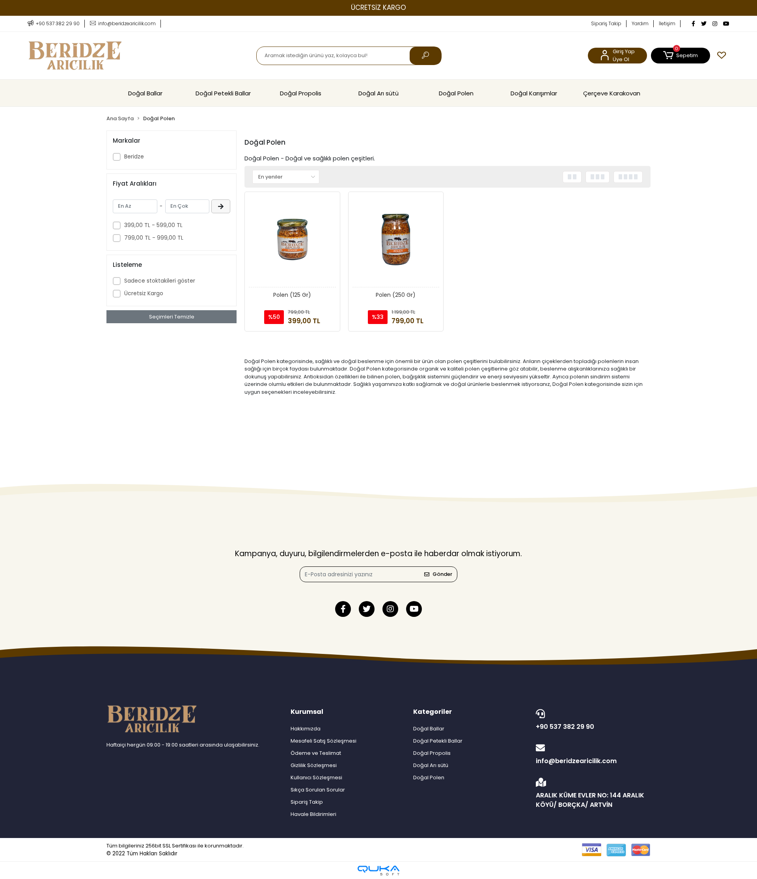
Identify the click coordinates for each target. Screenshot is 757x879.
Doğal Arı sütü (378, 93)
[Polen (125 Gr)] (292, 241)
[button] (680, 55)
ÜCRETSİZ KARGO (378, 7)
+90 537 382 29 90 (565, 726)
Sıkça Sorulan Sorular (318, 789)
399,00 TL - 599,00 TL (153, 225)
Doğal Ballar (145, 93)
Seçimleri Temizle (171, 316)
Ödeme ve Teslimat (316, 753)
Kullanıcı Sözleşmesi (316, 777)
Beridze (134, 156)
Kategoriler (432, 711)
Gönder (442, 574)
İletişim (667, 23)
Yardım (640, 23)
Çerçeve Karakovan (611, 93)
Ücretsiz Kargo (143, 293)
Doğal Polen (456, 93)
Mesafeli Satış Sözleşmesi (323, 741)
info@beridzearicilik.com (576, 760)
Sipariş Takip (606, 23)
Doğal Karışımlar (534, 93)
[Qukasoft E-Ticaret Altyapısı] (378, 870)
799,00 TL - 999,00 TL (153, 238)
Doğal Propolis (300, 93)
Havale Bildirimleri (313, 814)
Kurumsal (307, 711)
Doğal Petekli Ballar (223, 93)
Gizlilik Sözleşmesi (314, 765)
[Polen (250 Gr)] (396, 241)
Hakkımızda (306, 728)
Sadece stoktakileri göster (159, 281)
